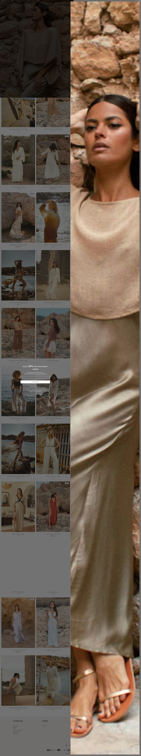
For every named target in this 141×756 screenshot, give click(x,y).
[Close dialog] (139, 1)
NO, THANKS (35, 386)
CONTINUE (35, 382)
